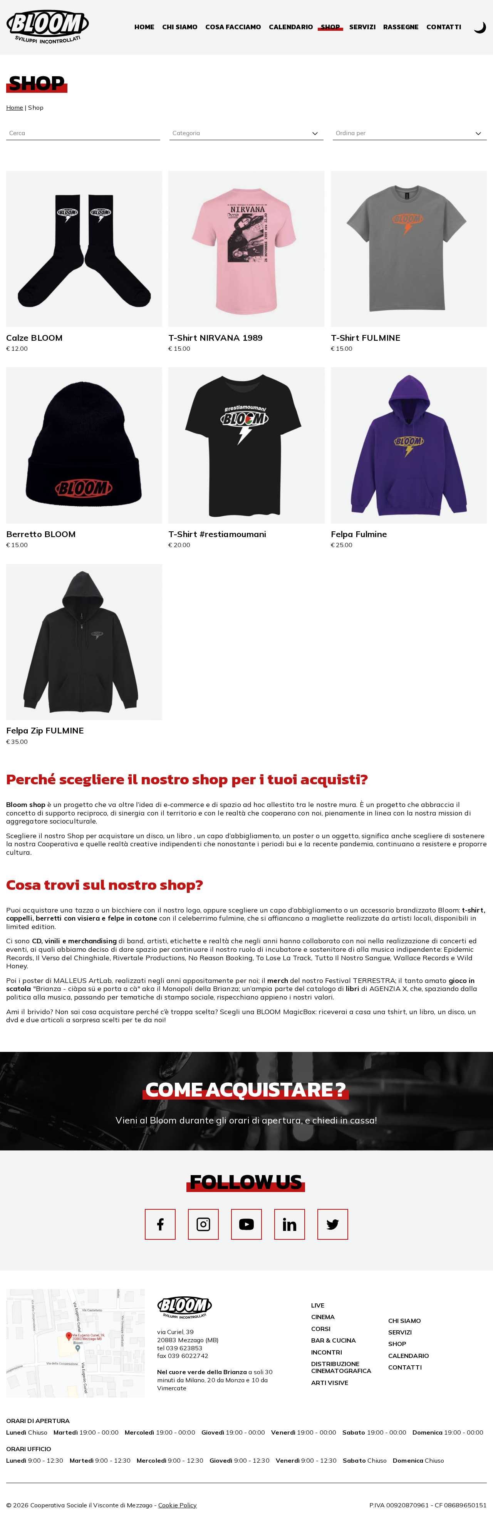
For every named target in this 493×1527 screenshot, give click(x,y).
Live (317, 1305)
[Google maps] (75, 1395)
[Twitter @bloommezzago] (332, 1224)
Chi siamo (180, 27)
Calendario (291, 27)
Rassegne (401, 27)
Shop (397, 1344)
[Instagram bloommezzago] (203, 1224)
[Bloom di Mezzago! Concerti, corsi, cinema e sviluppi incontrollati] (47, 27)
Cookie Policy (177, 1505)
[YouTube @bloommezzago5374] (246, 1224)
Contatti (443, 27)
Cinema (323, 1317)
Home (144, 27)
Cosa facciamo (233, 27)
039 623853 (184, 1348)
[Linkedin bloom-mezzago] (289, 1224)
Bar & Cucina (333, 1340)
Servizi (362, 27)
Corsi (320, 1329)
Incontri (326, 1352)
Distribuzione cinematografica (341, 1367)
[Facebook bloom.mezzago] (160, 1224)
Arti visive (329, 1382)
